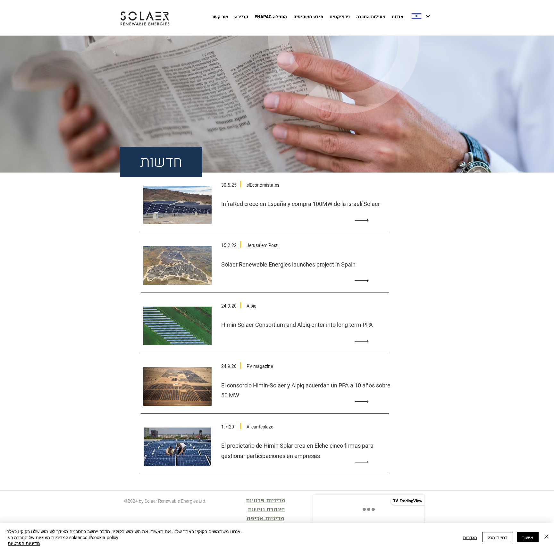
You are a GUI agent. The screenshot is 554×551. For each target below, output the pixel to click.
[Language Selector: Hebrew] (420, 16)
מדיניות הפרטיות (24, 543)
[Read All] (363, 220)
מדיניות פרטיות (265, 500)
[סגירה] (546, 537)
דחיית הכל (498, 537)
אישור (527, 537)
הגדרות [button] (470, 537)
